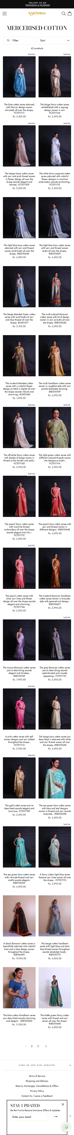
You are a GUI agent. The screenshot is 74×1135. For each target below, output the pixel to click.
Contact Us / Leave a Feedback (37, 1096)
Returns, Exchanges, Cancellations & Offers (37, 1086)
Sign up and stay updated (37, 1065)
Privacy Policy (37, 1091)
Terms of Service (37, 1076)
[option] (37, 4)
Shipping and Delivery (37, 1081)
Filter (15, 40)
